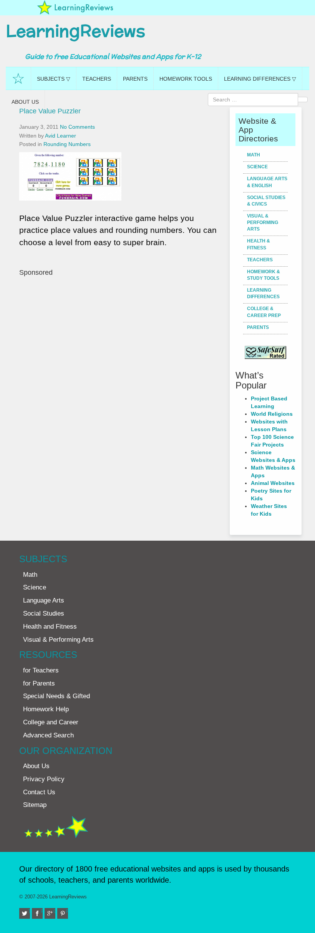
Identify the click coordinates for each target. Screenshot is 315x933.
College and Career (50, 722)
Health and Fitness (50, 626)
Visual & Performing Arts (262, 222)
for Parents (39, 683)
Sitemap (34, 804)
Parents (135, 79)
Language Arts (43, 600)
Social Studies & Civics (266, 201)
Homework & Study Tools (263, 275)
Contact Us (39, 792)
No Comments (77, 127)
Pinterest (67, 911)
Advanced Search (48, 735)
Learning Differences (263, 293)
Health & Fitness (258, 244)
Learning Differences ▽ (260, 79)
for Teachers (41, 670)
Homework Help (46, 709)
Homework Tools (185, 79)
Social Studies (43, 613)
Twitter (29, 911)
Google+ (54, 911)
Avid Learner (60, 136)
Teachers (96, 79)
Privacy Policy (44, 779)
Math (253, 155)
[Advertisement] (121, 352)
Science (257, 166)
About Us (25, 102)
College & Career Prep (264, 312)
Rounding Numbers (67, 144)
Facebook (42, 911)
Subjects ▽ (53, 79)
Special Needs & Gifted (56, 696)
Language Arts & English (267, 182)
